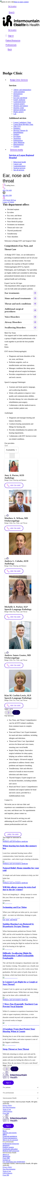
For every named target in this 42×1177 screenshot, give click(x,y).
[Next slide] (16, 712)
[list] (7, 455)
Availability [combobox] (10, 450)
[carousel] (12, 455)
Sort (6, 446)
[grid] (17, 455)
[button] (12, 834)
